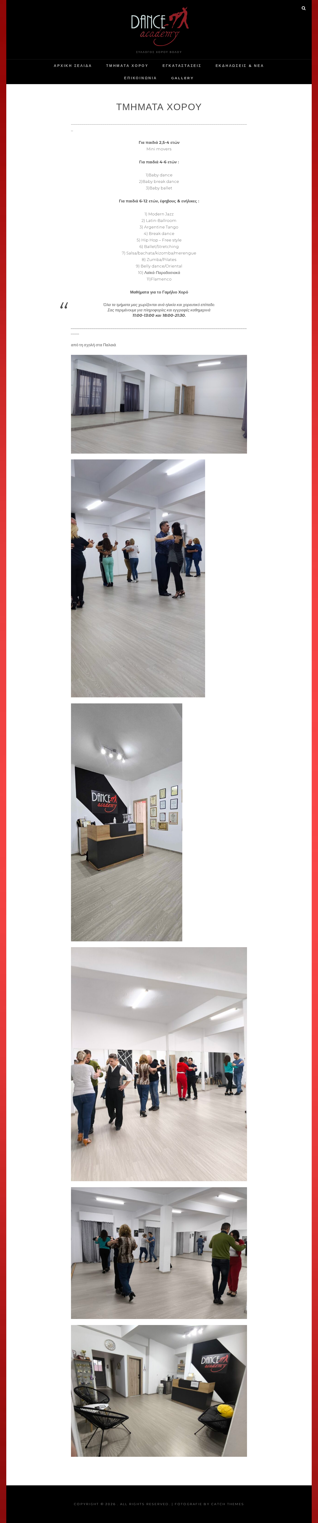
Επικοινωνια (140, 78)
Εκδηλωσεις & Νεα (240, 65)
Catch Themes (227, 1504)
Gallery (182, 78)
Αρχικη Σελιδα (73, 65)
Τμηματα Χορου (127, 65)
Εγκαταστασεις (182, 65)
